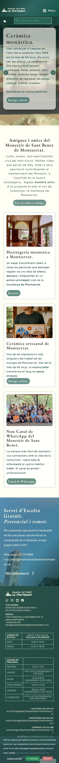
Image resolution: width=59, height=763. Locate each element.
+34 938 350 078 (13, 622)
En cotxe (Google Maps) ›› (18, 610)
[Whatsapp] (7, 600)
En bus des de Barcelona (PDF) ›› (21, 608)
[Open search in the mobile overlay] (33, 21)
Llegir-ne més (9, 753)
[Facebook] (22, 600)
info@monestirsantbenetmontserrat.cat (27, 625)
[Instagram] (12, 600)
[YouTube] (17, 600)
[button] (28, 122)
